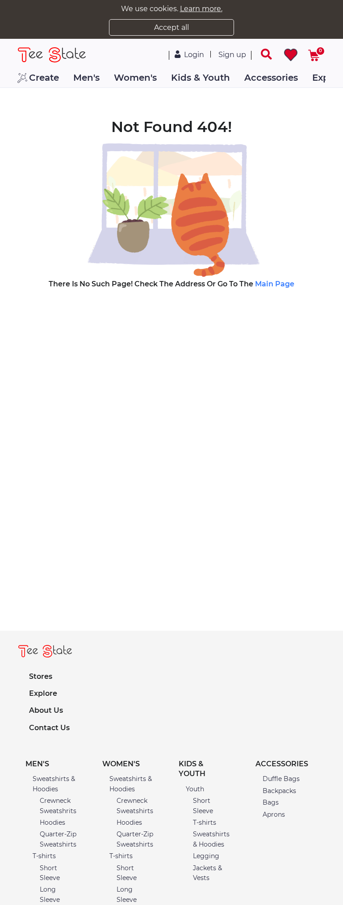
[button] (56, 764)
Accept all (171, 27)
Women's (135, 77)
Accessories (271, 77)
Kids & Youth (200, 77)
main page (274, 284)
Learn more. (201, 8)
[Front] (43, 55)
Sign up (232, 54)
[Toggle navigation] (261, 54)
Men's (86, 77)
